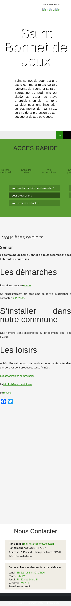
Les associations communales (17, 375)
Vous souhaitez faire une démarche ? (33, 188)
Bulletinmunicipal (5, 171)
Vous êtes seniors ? (23, 195)
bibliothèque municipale (17, 384)
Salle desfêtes (26, 171)
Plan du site (53, 602)
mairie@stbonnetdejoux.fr (38, 543)
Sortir (11, 602)
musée (7, 392)
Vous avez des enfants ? (25, 202)
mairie (27, 285)
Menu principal (67, 135)
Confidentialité (35, 602)
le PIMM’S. (19, 297)
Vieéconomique (49, 171)
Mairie (20, 602)
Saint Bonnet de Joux (35, 47)
